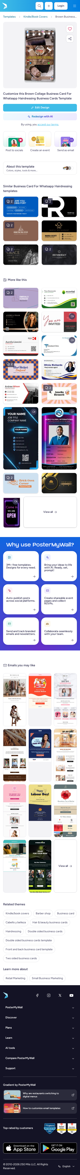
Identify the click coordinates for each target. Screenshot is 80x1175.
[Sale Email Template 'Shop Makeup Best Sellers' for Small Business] (14, 810)
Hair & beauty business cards (50, 922)
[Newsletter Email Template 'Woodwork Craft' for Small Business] (14, 755)
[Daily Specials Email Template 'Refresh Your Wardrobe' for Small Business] (14, 699)
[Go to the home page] (4, 6)
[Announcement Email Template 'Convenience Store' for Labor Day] (40, 810)
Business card (65, 913)
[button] (70, 29)
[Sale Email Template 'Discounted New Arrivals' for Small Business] (65, 699)
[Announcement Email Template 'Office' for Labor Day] (14, 866)
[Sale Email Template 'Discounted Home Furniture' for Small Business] (65, 755)
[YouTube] (71, 995)
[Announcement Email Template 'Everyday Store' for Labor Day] (40, 699)
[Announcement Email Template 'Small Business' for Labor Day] (40, 755)
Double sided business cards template (29, 940)
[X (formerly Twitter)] (60, 995)
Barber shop (43, 913)
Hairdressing (13, 931)
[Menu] (74, 5)
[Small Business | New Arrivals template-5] (40, 866)
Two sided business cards (21, 958)
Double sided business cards (45, 931)
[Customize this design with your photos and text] (40, 55)
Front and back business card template (29, 949)
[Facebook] (37, 995)
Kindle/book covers (17, 913)
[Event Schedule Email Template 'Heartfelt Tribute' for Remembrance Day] (65, 810)
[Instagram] (49, 995)
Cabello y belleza (16, 922)
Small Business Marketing (47, 978)
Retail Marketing (15, 978)
